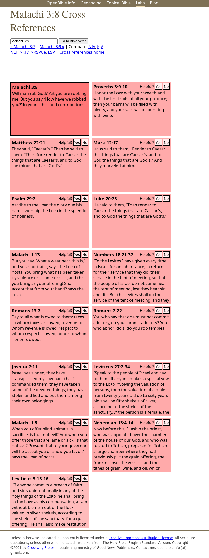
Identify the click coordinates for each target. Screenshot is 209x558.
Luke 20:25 (105, 199)
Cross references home (81, 52)
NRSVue (38, 52)
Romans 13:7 (26, 311)
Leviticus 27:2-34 (111, 367)
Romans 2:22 (107, 311)
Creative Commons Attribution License (141, 537)
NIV (91, 46)
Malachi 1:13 (26, 255)
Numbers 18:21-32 (113, 255)
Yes (158, 86)
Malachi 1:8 (24, 423)
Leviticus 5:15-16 (30, 479)
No (166, 86)
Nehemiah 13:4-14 (113, 423)
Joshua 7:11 (24, 367)
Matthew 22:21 (28, 143)
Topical (119, 3)
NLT (14, 52)
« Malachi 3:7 (22, 46)
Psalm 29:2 (23, 199)
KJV (100, 46)
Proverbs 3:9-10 (110, 86)
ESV (51, 52)
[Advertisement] (157, 46)
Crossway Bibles (41, 547)
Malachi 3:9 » (52, 46)
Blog (154, 3)
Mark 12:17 (105, 143)
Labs (140, 3)
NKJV (24, 52)
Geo (91, 3)
